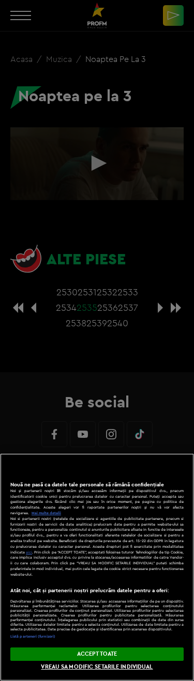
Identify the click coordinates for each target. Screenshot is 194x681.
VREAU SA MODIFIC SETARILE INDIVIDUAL (97, 666)
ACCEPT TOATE (97, 653)
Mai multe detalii (46, 513)
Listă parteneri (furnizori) (32, 636)
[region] (97, 567)
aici (29, 552)
